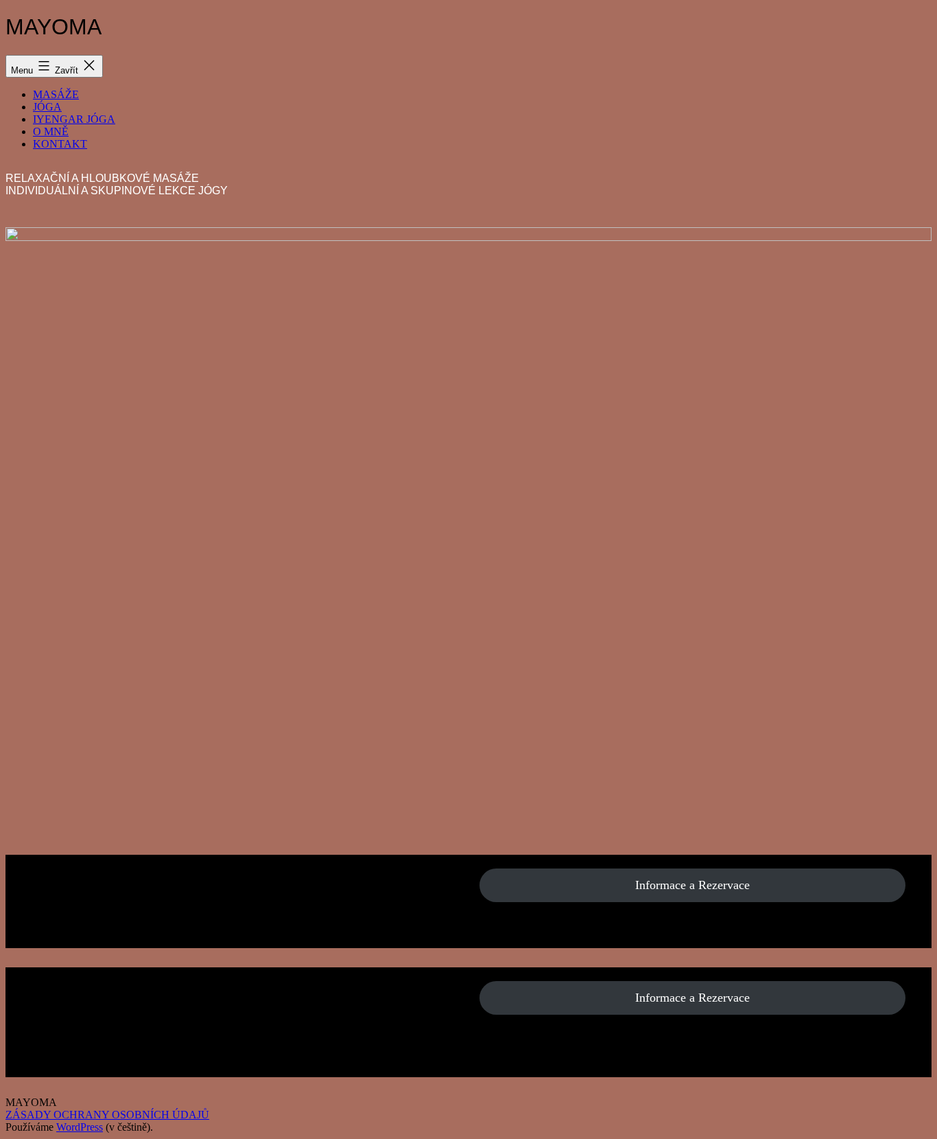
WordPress (79, 1127)
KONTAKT (60, 144)
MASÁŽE (56, 94)
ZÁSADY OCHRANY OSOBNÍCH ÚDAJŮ (107, 1114)
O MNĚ (51, 131)
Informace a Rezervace (692, 885)
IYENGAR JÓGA (74, 119)
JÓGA (47, 107)
